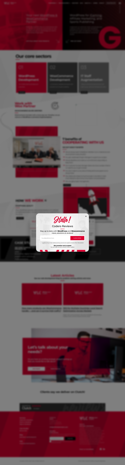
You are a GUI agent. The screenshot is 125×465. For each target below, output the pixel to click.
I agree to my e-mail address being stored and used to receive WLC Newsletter (63, 242)
